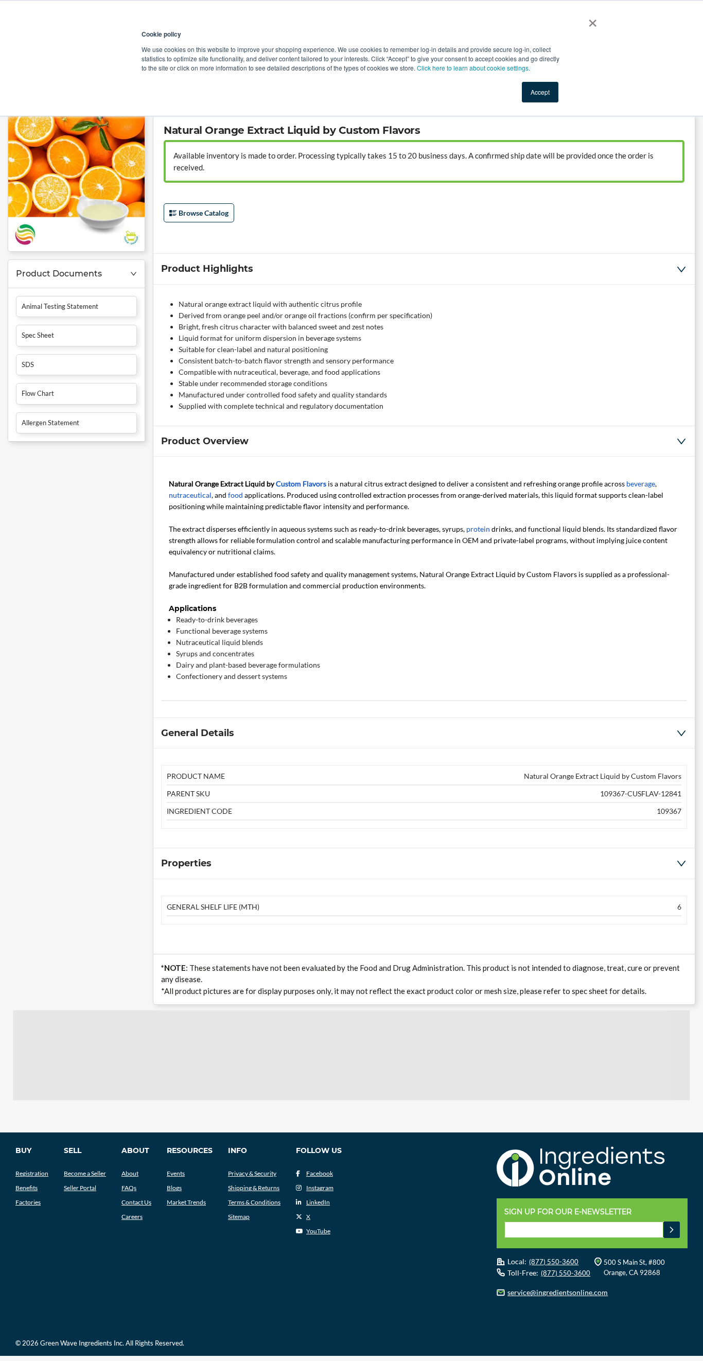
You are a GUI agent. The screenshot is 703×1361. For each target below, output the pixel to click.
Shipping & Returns (253, 1188)
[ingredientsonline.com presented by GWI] (596, 1168)
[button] (76, 274)
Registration (31, 1173)
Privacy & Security (252, 1173)
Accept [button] (540, 92)
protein (478, 529)
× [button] (590, 19)
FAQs (128, 1188)
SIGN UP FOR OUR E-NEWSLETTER (567, 1211)
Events (176, 1173)
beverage (640, 483)
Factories (28, 1202)
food (235, 495)
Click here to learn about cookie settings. (473, 67)
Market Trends (186, 1202)
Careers (132, 1216)
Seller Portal (80, 1188)
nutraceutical (190, 495)
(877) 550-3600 (553, 1262)
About (129, 1173)
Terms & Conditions (254, 1202)
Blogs (174, 1188)
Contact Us (136, 1202)
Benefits (26, 1188)
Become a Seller (85, 1173)
